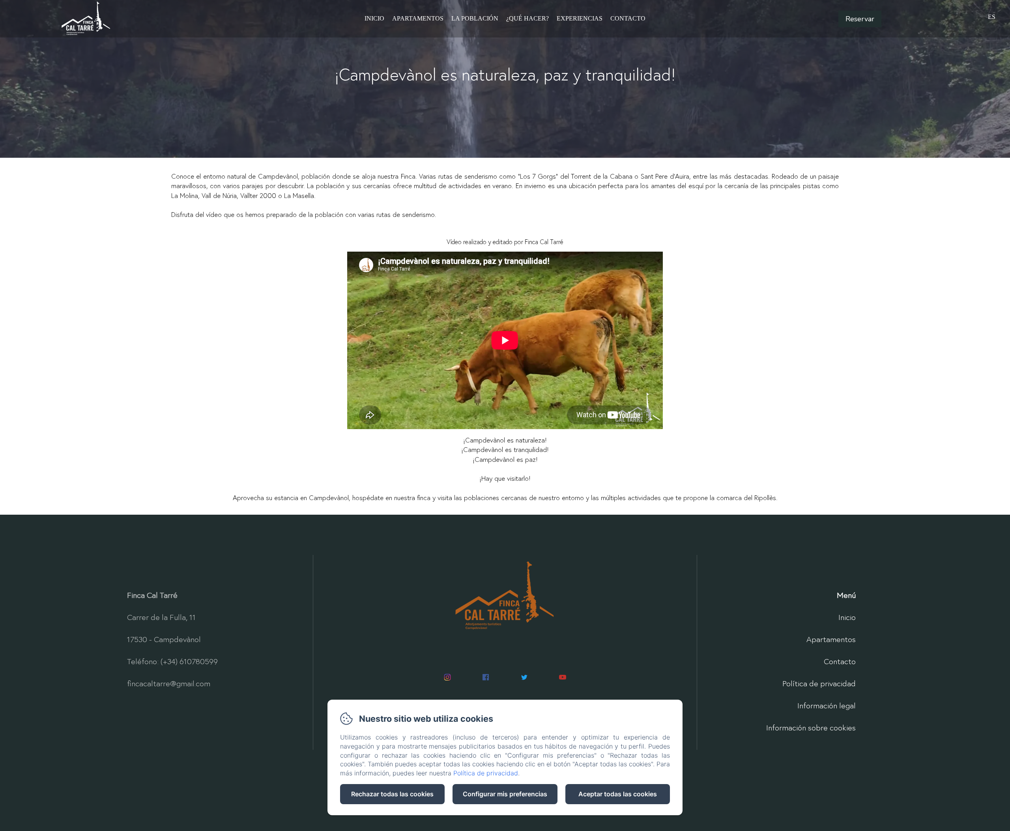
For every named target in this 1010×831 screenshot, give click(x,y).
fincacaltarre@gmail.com (168, 683)
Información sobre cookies (811, 727)
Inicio (374, 18)
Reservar (859, 19)
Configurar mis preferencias (505, 794)
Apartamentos (417, 18)
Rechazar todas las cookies (392, 794)
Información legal (826, 705)
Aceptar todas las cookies (617, 794)
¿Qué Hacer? (527, 18)
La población (474, 18)
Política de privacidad (819, 683)
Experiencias (579, 18)
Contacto (627, 18)
